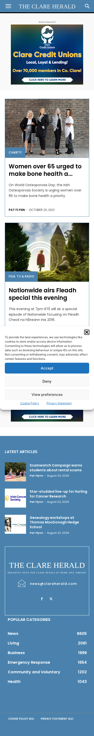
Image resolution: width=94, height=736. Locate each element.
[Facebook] (41, 599)
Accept (47, 368)
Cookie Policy (29, 403)
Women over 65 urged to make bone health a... (45, 170)
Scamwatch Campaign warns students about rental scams (56, 467)
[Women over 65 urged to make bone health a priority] (47, 128)
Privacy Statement (59, 403)
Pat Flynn (17, 210)
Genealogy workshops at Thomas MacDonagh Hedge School (54, 522)
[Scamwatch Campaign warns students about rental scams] (15, 471)
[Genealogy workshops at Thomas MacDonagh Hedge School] (15, 524)
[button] (86, 332)
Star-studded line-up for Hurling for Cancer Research (58, 494)
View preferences (47, 394)
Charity (15, 152)
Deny (47, 381)
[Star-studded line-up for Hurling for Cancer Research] (15, 498)
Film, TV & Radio (21, 276)
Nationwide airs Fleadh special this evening (42, 294)
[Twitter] (50, 599)
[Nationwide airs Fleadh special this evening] (47, 252)
